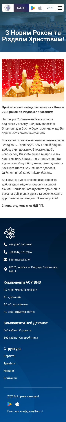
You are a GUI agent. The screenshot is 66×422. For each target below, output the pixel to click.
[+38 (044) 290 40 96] (5, 244)
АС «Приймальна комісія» (20, 289)
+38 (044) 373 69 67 (20, 252)
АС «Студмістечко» (16, 304)
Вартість (9, 356)
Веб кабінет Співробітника (21, 337)
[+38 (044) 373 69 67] (5, 252)
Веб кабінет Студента (17, 330)
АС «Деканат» (12, 297)
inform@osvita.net (19, 259)
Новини (9, 371)
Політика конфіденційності (25, 411)
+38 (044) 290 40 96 (20, 244)
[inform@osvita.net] (5, 259)
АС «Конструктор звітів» (19, 312)
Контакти (10, 378)
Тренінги (9, 363)
